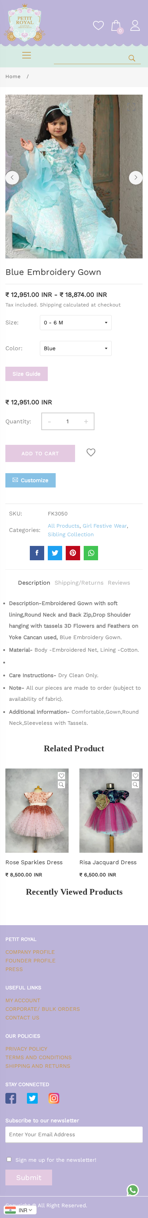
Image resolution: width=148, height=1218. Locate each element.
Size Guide (27, 374)
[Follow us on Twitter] (55, 553)
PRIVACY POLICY (26, 1049)
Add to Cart (40, 453)
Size (11, 322)
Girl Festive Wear (105, 526)
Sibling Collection (71, 534)
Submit (28, 1177)
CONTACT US (22, 1017)
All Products (63, 526)
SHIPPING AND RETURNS (37, 1066)
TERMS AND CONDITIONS (38, 1057)
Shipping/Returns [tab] (79, 582)
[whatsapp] (91, 553)
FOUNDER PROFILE (30, 960)
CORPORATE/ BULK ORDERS (42, 1009)
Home (13, 76)
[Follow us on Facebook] (37, 553)
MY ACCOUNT (22, 1000)
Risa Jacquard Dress (108, 862)
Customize (34, 480)
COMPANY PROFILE (30, 952)
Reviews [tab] (119, 582)
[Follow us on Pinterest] (73, 553)
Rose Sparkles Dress (34, 862)
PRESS (14, 969)
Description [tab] (34, 582)
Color (13, 348)
